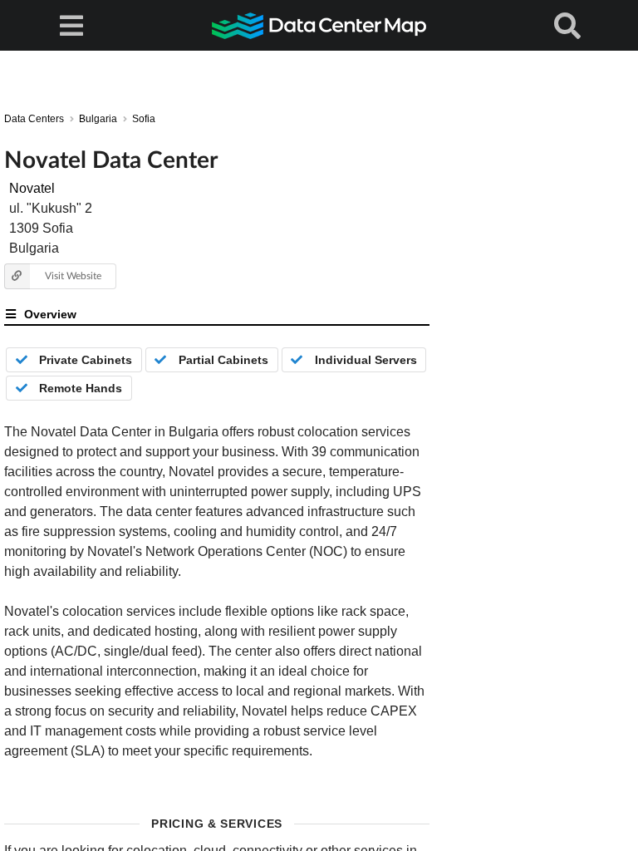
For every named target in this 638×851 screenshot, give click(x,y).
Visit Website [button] (73, 275)
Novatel (32, 188)
